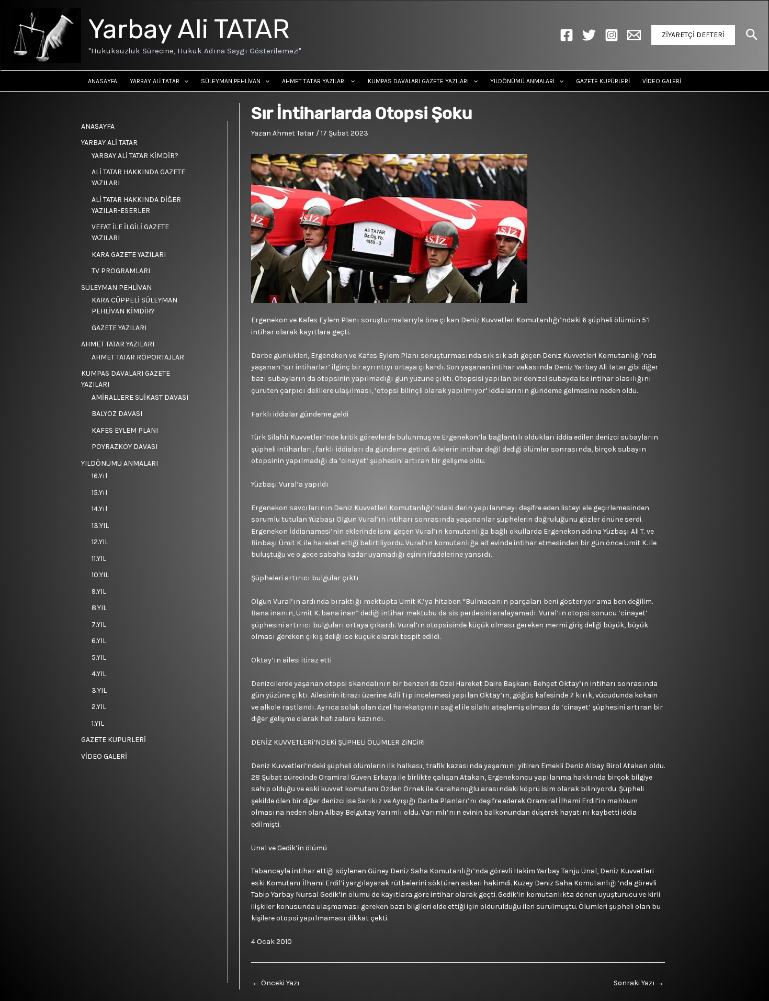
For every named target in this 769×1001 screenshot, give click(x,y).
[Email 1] (634, 35)
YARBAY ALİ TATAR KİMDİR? (135, 155)
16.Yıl (99, 475)
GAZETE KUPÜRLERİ (603, 81)
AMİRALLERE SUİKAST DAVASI (140, 397)
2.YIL (99, 706)
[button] (693, 35)
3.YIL (99, 690)
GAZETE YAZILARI (119, 327)
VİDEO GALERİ (661, 81)
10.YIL (100, 574)
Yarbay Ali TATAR (189, 29)
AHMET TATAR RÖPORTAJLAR (138, 357)
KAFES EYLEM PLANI (125, 430)
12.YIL (100, 541)
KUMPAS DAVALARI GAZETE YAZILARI (418, 81)
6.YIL (99, 640)
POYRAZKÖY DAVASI (124, 446)
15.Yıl (99, 492)
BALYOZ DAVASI (117, 413)
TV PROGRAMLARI (121, 270)
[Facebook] (566, 35)
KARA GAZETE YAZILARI (129, 254)
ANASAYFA (102, 81)
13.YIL (100, 525)
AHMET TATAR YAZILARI (314, 81)
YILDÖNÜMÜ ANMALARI (522, 81)
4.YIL (99, 673)
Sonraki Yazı (639, 983)
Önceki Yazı (276, 983)
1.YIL (98, 723)
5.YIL (99, 657)
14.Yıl (99, 508)
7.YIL (99, 624)
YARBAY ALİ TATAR (154, 81)
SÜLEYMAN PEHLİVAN (231, 81)
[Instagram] (611, 35)
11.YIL (99, 558)
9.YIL (99, 591)
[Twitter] (589, 35)
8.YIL (99, 607)
